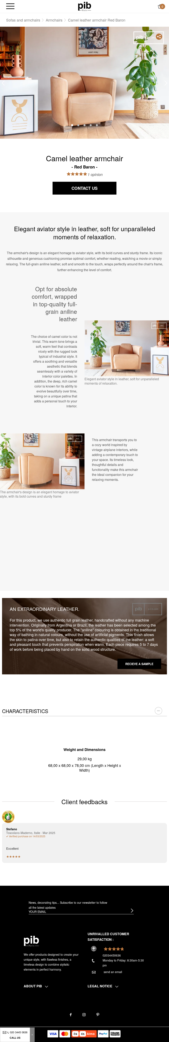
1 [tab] (72, 125)
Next (165, 82)
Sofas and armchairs (23, 20)
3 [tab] (84, 125)
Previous (3, 82)
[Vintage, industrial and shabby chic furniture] (84, 6)
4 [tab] (91, 125)
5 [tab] (97, 125)
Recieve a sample (139, 664)
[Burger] (10, 7)
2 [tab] (78, 125)
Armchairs (54, 20)
